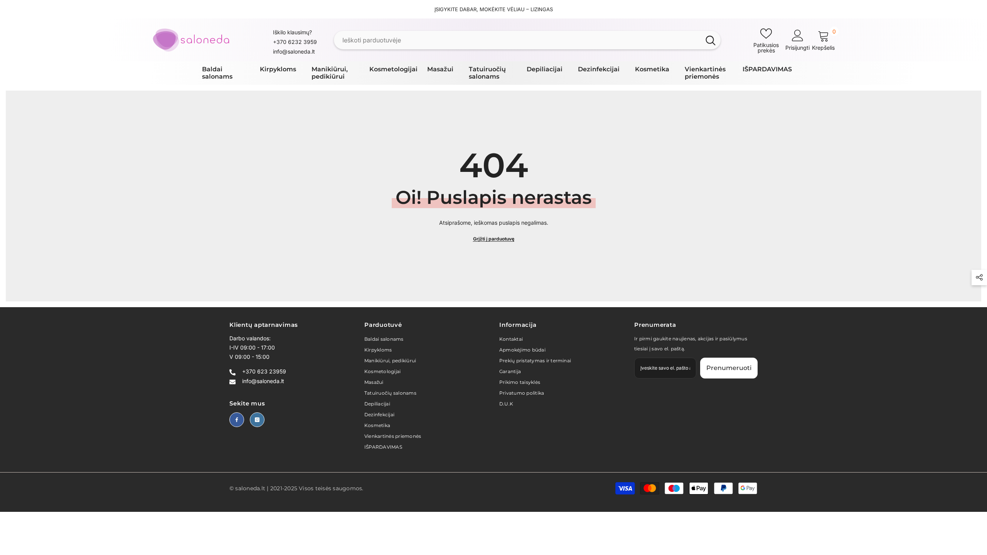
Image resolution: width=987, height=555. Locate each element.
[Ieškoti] (527, 40)
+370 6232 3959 (295, 42)
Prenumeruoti (728, 368)
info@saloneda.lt (294, 51)
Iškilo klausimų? (292, 32)
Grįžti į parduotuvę (493, 239)
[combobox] (517, 40)
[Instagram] (257, 419)
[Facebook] (236, 419)
